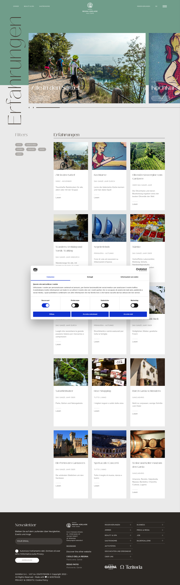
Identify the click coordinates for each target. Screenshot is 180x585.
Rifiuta (51, 314)
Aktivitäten (110, 546)
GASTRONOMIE (44, 6)
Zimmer (108, 530)
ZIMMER (16, 6)
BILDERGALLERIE (144, 541)
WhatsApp (72, 538)
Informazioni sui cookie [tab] (129, 277)
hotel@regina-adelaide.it (74, 540)
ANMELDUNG (27, 560)
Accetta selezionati (90, 314)
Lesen (40, 98)
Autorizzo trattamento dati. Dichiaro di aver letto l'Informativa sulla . (37, 552)
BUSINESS (141, 525)
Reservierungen (143, 6)
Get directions (71, 546)
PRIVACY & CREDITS (24, 580)
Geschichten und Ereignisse (118, 551)
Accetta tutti (128, 314)
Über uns (109, 556)
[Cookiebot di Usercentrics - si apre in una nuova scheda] (135, 269)
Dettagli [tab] (90, 277)
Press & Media (143, 530)
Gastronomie (111, 541)
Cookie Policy (42, 580)
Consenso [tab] (50, 277)
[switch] (75, 305)
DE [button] (156, 6)
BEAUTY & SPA (29, 6)
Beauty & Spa (111, 535)
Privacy (40, 554)
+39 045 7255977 (72, 536)
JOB (138, 535)
